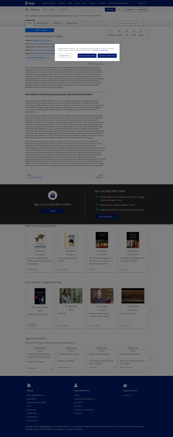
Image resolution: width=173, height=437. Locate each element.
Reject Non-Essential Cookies (87, 55)
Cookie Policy (104, 50)
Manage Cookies (64, 55)
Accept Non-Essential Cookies (107, 55)
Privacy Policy (96, 50)
